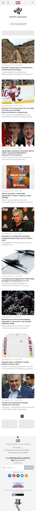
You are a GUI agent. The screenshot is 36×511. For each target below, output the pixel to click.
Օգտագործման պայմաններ (18, 452)
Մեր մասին (17, 447)
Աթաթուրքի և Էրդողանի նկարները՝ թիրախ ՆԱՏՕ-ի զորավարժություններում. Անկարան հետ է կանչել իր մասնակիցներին (18, 153)
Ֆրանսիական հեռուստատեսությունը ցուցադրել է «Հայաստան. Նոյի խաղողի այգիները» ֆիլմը (16, 321)
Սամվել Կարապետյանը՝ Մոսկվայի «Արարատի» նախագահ (15, 404)
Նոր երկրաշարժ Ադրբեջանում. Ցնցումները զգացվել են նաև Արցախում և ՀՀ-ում (18, 280)
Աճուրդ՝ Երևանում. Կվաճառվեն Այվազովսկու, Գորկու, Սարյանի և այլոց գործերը (16, 195)
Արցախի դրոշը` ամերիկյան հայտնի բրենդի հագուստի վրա (15, 363)
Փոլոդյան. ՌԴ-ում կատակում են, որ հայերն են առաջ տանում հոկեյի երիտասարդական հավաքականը (18, 110)
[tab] (15, 499)
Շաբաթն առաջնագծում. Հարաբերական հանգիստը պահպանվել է (17, 69)
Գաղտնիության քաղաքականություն (17, 450)
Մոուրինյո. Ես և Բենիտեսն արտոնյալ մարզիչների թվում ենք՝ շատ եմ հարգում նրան (17, 238)
